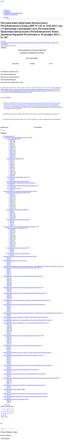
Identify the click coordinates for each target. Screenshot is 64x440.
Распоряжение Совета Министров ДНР (17, 219)
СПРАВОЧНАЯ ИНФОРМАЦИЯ (13, 13)
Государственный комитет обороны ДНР (18, 181)
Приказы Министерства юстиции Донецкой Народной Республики (22, 276)
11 (9, 410)
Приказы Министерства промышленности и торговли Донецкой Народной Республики (27, 365)
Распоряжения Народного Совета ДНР (17, 248)
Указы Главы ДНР (12, 139)
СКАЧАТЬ (3, 47)
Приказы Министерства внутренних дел (14, 260)
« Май (2, 416)
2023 (11, 153)
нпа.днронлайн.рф (23, 419)
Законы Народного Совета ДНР (15, 228)
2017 (11, 144)
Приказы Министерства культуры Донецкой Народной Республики (22, 345)
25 (9, 413)
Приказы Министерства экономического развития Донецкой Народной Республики (26, 300)
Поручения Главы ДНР (13, 188)
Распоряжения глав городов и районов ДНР (15, 399)
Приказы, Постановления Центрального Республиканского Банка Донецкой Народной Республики (28, 42)
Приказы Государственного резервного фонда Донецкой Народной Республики (25, 393)
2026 (11, 157)
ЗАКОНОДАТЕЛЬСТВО (10, 14)
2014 (11, 140)
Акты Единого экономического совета (17, 177)
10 (7, 410)
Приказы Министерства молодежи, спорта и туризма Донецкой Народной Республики (27, 352)
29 (3, 415)
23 (5, 413)
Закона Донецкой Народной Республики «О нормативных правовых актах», (26, 90)
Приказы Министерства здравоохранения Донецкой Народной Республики (24, 304)
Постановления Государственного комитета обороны (21, 185)
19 (11, 411)
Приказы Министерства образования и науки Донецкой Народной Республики (25, 323)
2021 (57, 42)
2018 (11, 146)
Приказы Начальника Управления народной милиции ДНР (19, 256)
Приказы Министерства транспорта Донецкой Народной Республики (22, 335)
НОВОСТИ (7, 11)
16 (5, 411)
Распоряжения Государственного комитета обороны (21, 182)
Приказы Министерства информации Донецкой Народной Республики (23, 355)
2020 (11, 148)
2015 (11, 141)
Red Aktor (5, 44)
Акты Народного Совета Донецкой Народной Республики (19, 226)
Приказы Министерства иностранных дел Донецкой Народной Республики (24, 373)
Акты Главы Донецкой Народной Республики (16, 137)
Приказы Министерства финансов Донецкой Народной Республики (22, 287)
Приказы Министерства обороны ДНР (14, 389)
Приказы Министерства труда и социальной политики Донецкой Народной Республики (27, 320)
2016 (11, 143)
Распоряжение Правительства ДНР (16, 209)
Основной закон (8, 136)
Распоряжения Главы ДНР (14, 158)
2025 (11, 156)
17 (7, 411)
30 (5, 415)
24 (7, 413)
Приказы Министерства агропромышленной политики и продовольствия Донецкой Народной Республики (32, 313)
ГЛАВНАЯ (7, 10)
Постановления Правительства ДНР (16, 192)
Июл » (6, 416)
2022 (11, 151)
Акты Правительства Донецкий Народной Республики (18, 191)
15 (3, 411)
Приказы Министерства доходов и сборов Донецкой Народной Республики (24, 293)
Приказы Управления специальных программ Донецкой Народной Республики (25, 396)
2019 (11, 147)
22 (3, 413)
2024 (11, 154)
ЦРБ (3, 130)
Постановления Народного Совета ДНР (17, 253)
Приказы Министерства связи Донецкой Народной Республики (21, 369)
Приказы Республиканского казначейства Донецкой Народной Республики (24, 385)
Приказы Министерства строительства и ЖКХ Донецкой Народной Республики (25, 317)
